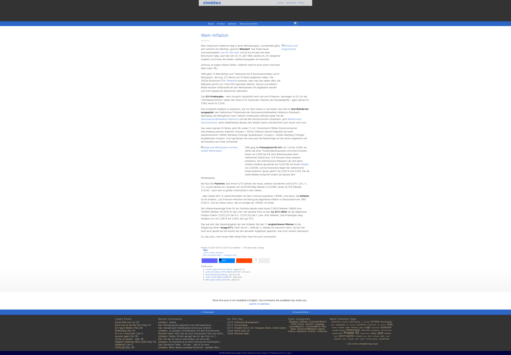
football (341, 328)
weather (362, 339)
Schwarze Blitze (300, 312)
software (376, 336)
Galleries (232, 23)
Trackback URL (230, 255)
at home (375, 321)
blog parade (340, 325)
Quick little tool (123, 322)
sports (388, 336)
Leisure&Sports (296, 326)
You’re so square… (124, 339)
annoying (345, 322)
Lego (367, 327)
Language (319, 324)
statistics (219, 252)
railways (387, 333)
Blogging (293, 321)
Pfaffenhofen (353, 330)
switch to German (259, 303)
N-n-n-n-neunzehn (125, 333)
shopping (359, 336)
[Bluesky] (296, 23)
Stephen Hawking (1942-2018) (131, 342)
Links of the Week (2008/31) (219, 277)
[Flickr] (302, 23)
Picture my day (386, 330)
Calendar (303, 321)
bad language (386, 322)
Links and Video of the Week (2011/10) (223, 272)
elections (383, 325)
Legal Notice (291, 3)
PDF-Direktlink (229, 80)
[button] (210, 260)
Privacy (301, 3)
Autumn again (122, 336)
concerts (361, 324)
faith (390, 324)
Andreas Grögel (235, 353)
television (337, 339)
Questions (301, 331)
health (347, 328)
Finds (293, 324)
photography (375, 330)
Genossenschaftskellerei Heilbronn (219, 119)
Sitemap (251, 353)
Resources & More (249, 23)
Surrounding (240, 325)
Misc (205, 250)
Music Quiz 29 (242, 330)
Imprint (264, 353)
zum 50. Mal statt (229, 52)
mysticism (386, 327)
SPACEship (120, 330)
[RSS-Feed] (307, 23)
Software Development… (247, 322)
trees (344, 339)
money (212, 252)
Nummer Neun (166, 333)
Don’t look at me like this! (128, 325)
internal (354, 327)
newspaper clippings (338, 330)
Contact (280, 3)
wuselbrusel (384, 339)
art (362, 322)
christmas (352, 325)
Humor (301, 324)
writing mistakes (372, 339)
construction (371, 325)
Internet (309, 324)
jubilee (361, 328)
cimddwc (212, 2)
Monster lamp (241, 333)
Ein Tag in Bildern (124, 328)
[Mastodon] (290, 23)
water (357, 339)
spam (382, 336)
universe (350, 339)
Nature (321, 328)
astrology (367, 322)
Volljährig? (120, 344)
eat (378, 325)
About (211, 23)
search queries (346, 335)
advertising (335, 322)
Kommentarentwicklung (216, 274)
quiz (380, 333)
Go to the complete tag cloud (363, 343)
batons (333, 325)
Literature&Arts (313, 326)
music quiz (375, 328)
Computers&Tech (317, 321)
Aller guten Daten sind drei (218, 279)
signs (365, 336)
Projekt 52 (351, 333)
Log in (289, 353)
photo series (365, 330)
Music (293, 328)
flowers (334, 328)
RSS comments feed (212, 255)
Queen (374, 333)
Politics (291, 331)
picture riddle (337, 333)
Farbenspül (208, 312)
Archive (221, 23)
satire (335, 336)
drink (205, 252)
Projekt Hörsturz (365, 333)
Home (244, 353)
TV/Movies (322, 331)
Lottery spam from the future (219, 269)
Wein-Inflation (214, 35)
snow (370, 336)
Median (305, 164)
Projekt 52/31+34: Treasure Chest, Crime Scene (260, 328)
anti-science (354, 322)
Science (312, 331)
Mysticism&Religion (307, 328)
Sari (160, 325)
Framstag (120, 347)
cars (347, 325)
